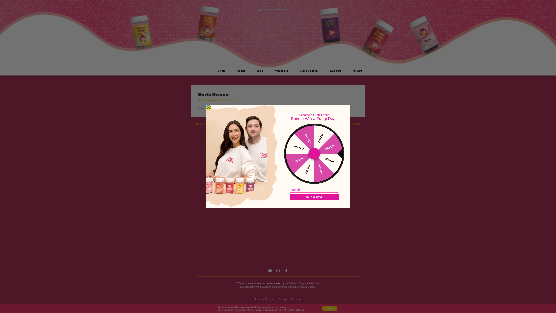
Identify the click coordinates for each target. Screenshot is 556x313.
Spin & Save (314, 197)
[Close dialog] (208, 107)
